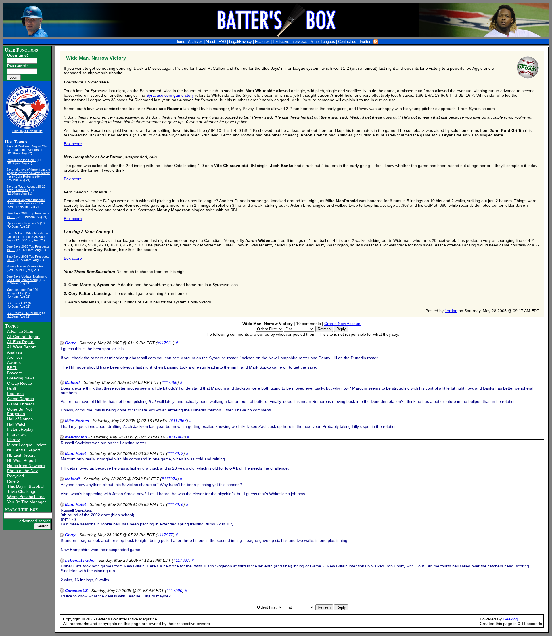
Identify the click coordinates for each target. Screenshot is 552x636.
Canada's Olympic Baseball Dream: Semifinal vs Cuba (26, 201)
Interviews (16, 434)
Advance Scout (20, 331)
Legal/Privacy (240, 42)
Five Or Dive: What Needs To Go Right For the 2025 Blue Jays (27, 236)
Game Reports (20, 398)
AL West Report (21, 347)
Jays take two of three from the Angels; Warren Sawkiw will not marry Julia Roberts (28, 173)
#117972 (175, 453)
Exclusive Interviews (290, 42)
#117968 (177, 437)
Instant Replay (20, 429)
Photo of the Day (22, 470)
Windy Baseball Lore (26, 496)
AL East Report (20, 341)
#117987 (181, 560)
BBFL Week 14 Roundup (24, 313)
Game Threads (21, 404)
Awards (14, 362)
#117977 (165, 534)
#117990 (174, 590)
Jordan (451, 310)
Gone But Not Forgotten (19, 411)
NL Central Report (23, 450)
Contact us (347, 42)
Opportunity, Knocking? (23, 223)
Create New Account (342, 323)
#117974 (169, 478)
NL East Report (21, 455)
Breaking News (20, 378)
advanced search (35, 521)
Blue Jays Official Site (27, 131)
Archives (195, 42)
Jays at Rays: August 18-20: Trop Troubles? (26, 188)
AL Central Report (23, 336)
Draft (11, 388)
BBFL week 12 (17, 303)
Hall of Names (20, 419)
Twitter (364, 42)
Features (262, 42)
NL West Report (21, 460)
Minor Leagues (322, 42)
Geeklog (510, 619)
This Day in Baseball (25, 486)
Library (13, 439)
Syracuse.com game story (170, 95)
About (210, 42)
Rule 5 (13, 481)
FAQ (222, 42)
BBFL (12, 367)
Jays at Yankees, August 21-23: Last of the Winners (27, 148)
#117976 (175, 504)
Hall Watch (16, 424)
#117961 (165, 343)
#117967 (179, 420)
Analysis (14, 352)
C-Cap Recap (19, 383)
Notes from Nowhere (26, 465)
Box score (73, 143)
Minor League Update (27, 445)
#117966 (169, 382)
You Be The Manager (26, 502)
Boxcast (14, 373)
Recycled (15, 476)
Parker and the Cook (21, 160)
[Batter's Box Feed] (375, 42)
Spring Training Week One (25, 266)
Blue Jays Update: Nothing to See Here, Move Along (27, 278)
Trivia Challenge (22, 491)
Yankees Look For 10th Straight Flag (23, 291)
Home (180, 42)
